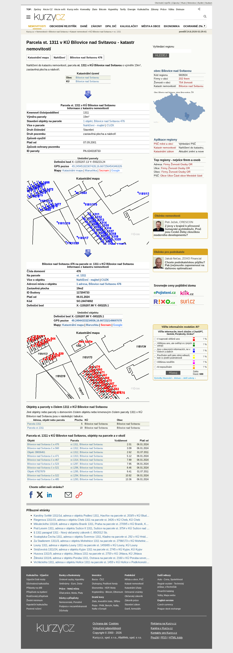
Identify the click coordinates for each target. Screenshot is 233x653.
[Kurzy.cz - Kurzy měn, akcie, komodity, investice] (49, 20)
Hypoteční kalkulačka (37, 604)
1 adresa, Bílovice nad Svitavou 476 (98, 283)
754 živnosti (185, 82)
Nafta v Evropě (99, 609)
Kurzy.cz (30, 32)
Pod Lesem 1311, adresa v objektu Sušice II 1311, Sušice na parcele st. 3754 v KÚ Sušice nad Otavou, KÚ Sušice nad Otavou (91, 528)
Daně (83, 26)
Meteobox (191, 3)
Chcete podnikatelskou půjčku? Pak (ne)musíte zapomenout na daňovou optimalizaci (185, 265)
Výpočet (44, 575)
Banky (62, 575)
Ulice (170, 175)
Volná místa (73, 588)
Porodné (77, 602)
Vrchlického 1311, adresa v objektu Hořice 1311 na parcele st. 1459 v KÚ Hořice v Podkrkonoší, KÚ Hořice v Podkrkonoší (91, 562)
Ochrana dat (100, 623)
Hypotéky (113, 9)
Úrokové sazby (66, 579)
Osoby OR (186, 164)
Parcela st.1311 (35, 427)
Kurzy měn (72, 9)
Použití (155, 637)
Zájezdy (175, 3)
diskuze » (178, 378)
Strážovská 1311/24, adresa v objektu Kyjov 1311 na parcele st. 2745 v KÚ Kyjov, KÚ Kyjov (88, 549)
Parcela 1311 (34, 423)
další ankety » (189, 378)
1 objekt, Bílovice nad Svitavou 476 (104, 121)
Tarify (123, 9)
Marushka (91, 170)
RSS (164, 637)
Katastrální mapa (38, 57)
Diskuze (180, 9)
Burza (95, 579)
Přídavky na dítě (34, 588)
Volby (160, 595)
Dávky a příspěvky (69, 598)
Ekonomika (172, 26)
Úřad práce (64, 593)
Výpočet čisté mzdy (35, 579)
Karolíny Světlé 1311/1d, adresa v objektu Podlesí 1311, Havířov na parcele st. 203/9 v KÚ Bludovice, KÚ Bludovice (91, 515)
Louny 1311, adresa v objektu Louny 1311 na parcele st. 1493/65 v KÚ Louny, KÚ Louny (86, 545)
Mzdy (113, 588)
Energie (132, 9)
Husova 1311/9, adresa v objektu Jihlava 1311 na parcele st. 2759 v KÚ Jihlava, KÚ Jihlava (88, 553)
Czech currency (165, 604)
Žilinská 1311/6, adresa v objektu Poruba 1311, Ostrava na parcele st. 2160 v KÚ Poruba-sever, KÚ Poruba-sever (91, 557)
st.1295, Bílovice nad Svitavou (86, 471)
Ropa (94, 605)
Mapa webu (169, 595)
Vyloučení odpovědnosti (107, 628)
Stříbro (117, 601)
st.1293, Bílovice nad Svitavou (86, 479)
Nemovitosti (41, 32)
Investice (96, 575)
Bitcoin (102, 9)
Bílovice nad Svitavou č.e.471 (43, 456)
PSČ (141, 579)
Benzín (108, 605)
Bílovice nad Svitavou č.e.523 (43, 464)
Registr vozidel (164, 583)
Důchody (63, 610)
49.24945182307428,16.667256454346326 (97, 166)
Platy (80, 593)
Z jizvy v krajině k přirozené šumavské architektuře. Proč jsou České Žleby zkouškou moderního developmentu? (177, 230)
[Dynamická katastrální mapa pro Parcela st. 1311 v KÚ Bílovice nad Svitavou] (88, 243)
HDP (107, 588)
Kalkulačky (129, 26)
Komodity (85, 9)
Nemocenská (65, 602)
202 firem (184, 78)
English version (165, 600)
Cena (166, 579)
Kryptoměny (98, 592)
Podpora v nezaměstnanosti (73, 606)
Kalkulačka (143, 9)
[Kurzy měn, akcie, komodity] (56, 629)
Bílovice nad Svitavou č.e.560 (43, 448)
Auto (159, 579)
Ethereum (118, 592)
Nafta (116, 605)
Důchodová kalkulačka (37, 583)
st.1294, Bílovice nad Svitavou (86, 475)
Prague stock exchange (169, 609)
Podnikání (130, 575)
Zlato (94, 9)
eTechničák (171, 587)
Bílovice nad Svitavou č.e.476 (43, 444)
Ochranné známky (196, 26)
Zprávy (37, 9)
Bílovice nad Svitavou (87, 77)
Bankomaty (74, 575)
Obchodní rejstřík (162, 3)
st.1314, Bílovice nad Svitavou (86, 460)
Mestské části (194, 175)
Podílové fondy (110, 583)
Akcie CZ (47, 9)
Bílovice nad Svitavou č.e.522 (43, 475)
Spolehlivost (176, 579)
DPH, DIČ (110, 26)
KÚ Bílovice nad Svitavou (100, 32)
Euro (73, 583)
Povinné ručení (33, 609)
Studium (208, 3)
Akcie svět (59, 9)
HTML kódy (176, 637)
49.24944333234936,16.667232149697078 (97, 320)
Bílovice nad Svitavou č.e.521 (43, 467)
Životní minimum (34, 600)
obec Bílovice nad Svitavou (172, 70)
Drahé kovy (98, 597)
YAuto (183, 3)
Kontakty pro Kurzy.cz (164, 632)
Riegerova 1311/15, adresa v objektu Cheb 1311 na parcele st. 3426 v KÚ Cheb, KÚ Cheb (87, 519)
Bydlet (200, 3)
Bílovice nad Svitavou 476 (86, 57)
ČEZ (102, 579)
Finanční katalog (165, 591)
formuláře (136, 609)
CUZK (110, 125)
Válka (171, 9)
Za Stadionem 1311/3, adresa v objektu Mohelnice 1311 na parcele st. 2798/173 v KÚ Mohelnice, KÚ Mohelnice (91, 540)
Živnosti (175, 164)
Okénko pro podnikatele (169, 251)
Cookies (114, 623)
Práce (163, 9)
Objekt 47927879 (36, 471)
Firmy (166, 164)
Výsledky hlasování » (163, 378)
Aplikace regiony (165, 139)
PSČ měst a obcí (163, 143)
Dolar (79, 583)
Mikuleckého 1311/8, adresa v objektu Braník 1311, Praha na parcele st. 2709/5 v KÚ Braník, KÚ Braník (91, 523)
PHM (101, 605)
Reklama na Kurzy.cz (163, 623)
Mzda (74, 593)
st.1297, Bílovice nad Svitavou (86, 464)
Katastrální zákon (164, 151)
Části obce (180, 175)
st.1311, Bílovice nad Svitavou (86, 444)
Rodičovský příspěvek (37, 596)
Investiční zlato (105, 601)
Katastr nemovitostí (165, 147)
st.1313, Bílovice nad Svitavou (86, 456)
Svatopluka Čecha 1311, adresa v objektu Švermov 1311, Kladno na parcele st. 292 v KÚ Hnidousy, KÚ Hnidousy (91, 536)
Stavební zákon (132, 604)
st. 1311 (81, 275)
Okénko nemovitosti (167, 215)
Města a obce (150, 26)
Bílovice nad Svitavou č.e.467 (43, 460)
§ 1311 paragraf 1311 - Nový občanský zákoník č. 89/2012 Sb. (71, 532)
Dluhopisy (97, 583)
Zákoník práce (132, 600)
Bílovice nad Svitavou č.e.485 (43, 479)
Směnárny (64, 583)
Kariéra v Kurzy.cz (162, 628)
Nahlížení (59, 57)
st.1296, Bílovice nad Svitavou (86, 467)
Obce (163, 175)
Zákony (155, 9)
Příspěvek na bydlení (36, 592)
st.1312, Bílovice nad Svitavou (86, 448)
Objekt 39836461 (36, 452)
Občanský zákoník (134, 596)
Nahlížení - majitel (93, 125)
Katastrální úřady (133, 588)
